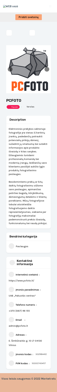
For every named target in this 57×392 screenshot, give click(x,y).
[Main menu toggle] (50, 6)
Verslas (30, 106)
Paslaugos (22, 246)
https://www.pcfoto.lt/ (21, 280)
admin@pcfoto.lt (18, 325)
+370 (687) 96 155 (19, 310)
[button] (28, 17)
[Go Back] (9, 33)
